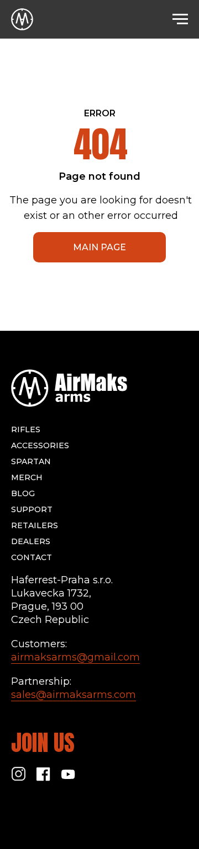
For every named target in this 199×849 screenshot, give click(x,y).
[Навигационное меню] (180, 19)
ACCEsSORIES (40, 445)
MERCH (27, 477)
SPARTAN (31, 461)
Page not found (99, 176)
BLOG (23, 493)
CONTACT (31, 557)
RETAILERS (34, 525)
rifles (25, 429)
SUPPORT (32, 509)
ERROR (100, 113)
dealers (30, 541)
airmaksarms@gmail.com (75, 657)
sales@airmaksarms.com (73, 695)
